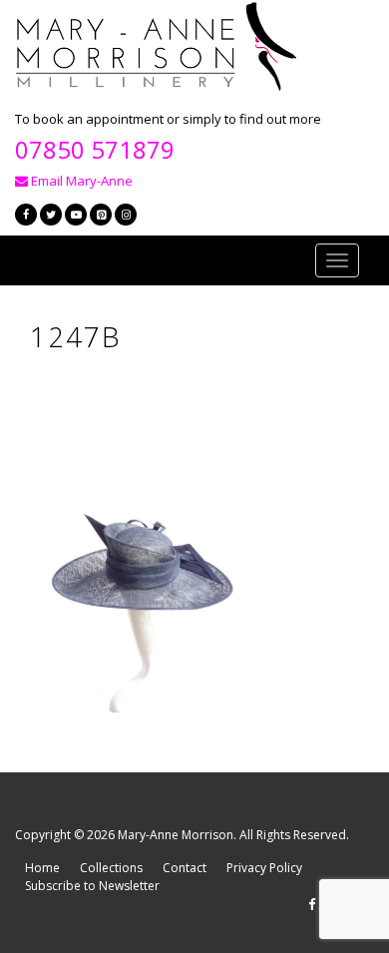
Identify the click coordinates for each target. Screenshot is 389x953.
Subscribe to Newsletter (92, 885)
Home (42, 867)
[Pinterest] (101, 215)
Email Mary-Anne (80, 181)
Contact (184, 867)
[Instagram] (126, 215)
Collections (111, 867)
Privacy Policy (264, 867)
